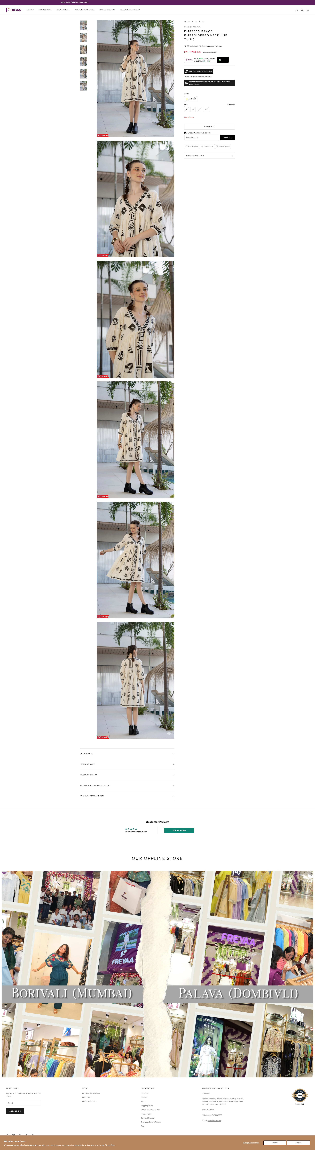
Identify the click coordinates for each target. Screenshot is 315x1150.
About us (144, 1093)
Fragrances (45, 10)
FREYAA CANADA (89, 1101)
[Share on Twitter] (196, 21)
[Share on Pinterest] (200, 21)
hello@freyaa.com (214, 1120)
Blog (142, 1126)
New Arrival (63, 10)
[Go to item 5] (83, 74)
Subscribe (15, 1111)
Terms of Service (147, 1118)
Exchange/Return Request (151, 1122)
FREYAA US (87, 1097)
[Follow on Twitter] (26, 1134)
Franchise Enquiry (130, 10)
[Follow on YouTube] (13, 1134)
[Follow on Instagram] (7, 1134)
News (143, 1101)
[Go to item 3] (83, 49)
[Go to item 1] (83, 25)
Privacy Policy (146, 1114)
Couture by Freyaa (85, 10)
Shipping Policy (147, 1106)
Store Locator (107, 10)
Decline (298, 1142)
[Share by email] (203, 21)
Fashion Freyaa (192, 27)
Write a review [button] (179, 830)
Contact (144, 1097)
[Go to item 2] (83, 37)
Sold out (209, 127)
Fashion (30, 10)
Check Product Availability (199, 133)
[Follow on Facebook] (20, 1134)
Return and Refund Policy (150, 1110)
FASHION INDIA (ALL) (91, 1093)
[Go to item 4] (83, 62)
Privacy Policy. (110, 1145)
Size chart (231, 105)
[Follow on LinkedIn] (33, 1134)
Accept (274, 1142)
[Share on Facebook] (193, 21)
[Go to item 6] (83, 86)
